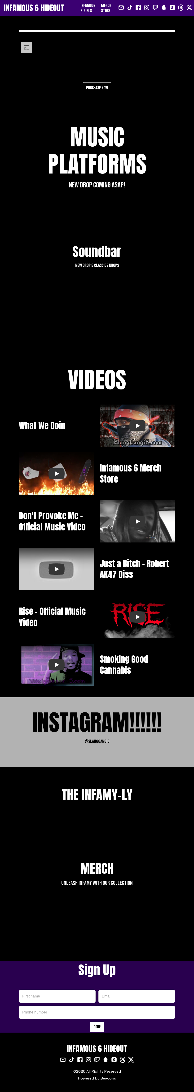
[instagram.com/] (146, 8)
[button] (42, 8)
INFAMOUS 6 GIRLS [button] (87, 8)
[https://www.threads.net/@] (180, 8)
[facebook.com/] (138, 8)
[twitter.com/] (189, 8)
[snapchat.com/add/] (163, 8)
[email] (121, 8)
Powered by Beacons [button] (97, 1078)
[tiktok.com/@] (129, 8)
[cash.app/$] (172, 8)
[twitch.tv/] (155, 8)
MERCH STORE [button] (106, 8)
